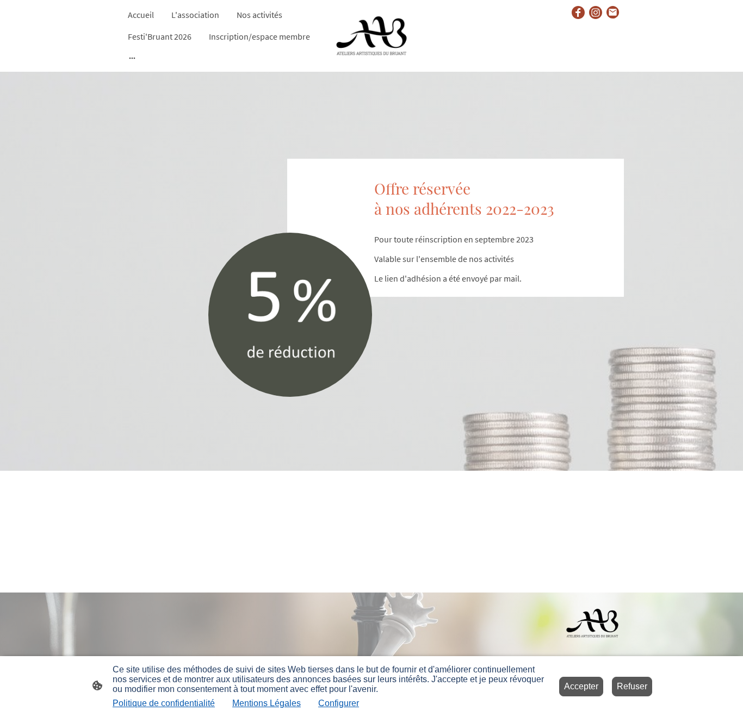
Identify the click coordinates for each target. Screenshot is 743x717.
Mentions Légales (266, 703)
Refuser (632, 686)
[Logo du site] (372, 36)
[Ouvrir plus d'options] (132, 57)
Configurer (338, 703)
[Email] (613, 12)
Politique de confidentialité (164, 703)
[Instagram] (595, 12)
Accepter (581, 686)
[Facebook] (578, 12)
